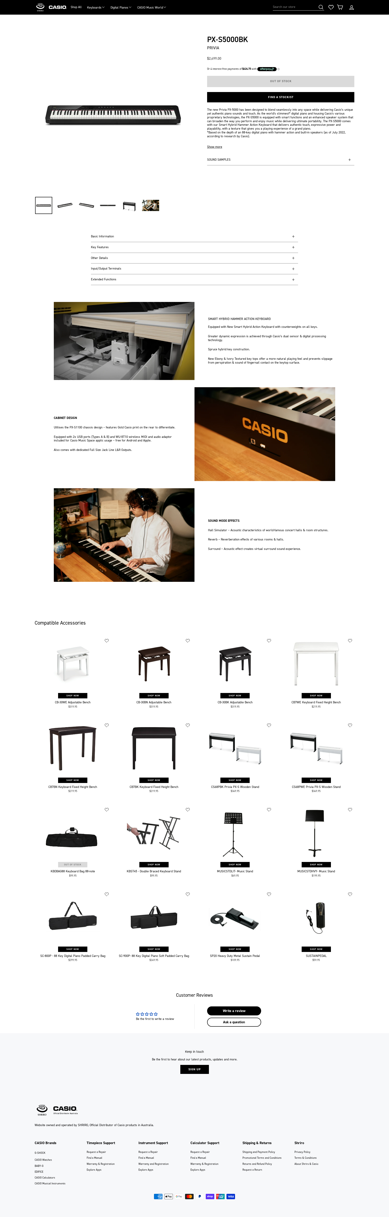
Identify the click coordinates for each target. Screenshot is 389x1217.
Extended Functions (103, 279)
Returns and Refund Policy (257, 1164)
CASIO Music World (150, 7)
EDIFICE (39, 1172)
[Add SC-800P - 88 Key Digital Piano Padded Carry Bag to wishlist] (107, 894)
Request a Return (252, 1170)
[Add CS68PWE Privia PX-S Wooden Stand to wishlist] (350, 725)
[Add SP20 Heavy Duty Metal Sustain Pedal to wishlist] (269, 894)
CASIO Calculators (45, 1177)
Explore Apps (94, 1170)
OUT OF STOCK (72, 864)
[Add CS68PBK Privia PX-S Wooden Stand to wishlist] (269, 725)
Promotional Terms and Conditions (262, 1158)
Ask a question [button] (234, 1022)
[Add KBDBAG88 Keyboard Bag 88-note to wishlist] (107, 810)
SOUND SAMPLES (219, 159)
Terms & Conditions (305, 1158)
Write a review (234, 1010)
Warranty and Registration (153, 1164)
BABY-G (39, 1166)
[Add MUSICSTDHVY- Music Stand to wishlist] (350, 810)
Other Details (99, 258)
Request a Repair (96, 1152)
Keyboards (94, 7)
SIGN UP (194, 1069)
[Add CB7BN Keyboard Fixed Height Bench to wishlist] (107, 725)
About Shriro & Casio (306, 1164)
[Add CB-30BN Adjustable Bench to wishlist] (188, 641)
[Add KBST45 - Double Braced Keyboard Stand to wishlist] (188, 810)
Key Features (100, 247)
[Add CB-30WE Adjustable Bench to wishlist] (107, 641)
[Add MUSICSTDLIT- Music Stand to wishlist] (269, 810)
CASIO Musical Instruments (50, 1183)
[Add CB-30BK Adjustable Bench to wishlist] (269, 641)
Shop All (76, 7)
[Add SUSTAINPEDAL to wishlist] (350, 894)
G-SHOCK (40, 1153)
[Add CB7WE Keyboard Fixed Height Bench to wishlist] (350, 641)
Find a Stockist (281, 97)
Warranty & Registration (101, 1164)
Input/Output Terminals (106, 268)
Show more (214, 147)
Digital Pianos (119, 7)
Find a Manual (94, 1158)
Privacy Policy (302, 1152)
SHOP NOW (72, 695)
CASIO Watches (43, 1160)
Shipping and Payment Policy (258, 1152)
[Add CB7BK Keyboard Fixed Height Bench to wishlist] (188, 725)
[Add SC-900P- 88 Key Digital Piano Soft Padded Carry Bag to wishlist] (188, 894)
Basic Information (102, 236)
